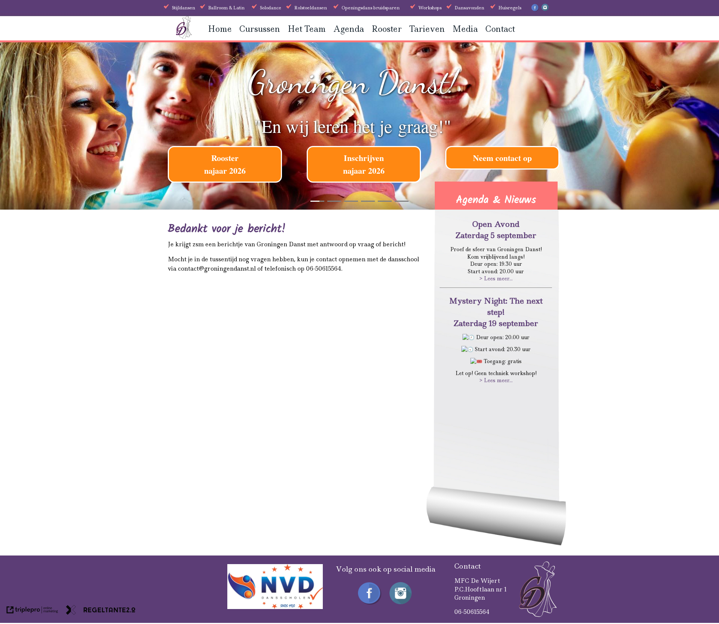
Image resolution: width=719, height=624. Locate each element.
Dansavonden (469, 8)
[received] (275, 607)
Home (220, 29)
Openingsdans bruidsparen (371, 8)
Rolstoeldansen (310, 8)
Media (465, 29)
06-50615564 (471, 612)
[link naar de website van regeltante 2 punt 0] (100, 611)
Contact (500, 29)
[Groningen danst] (184, 36)
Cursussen (259, 29)
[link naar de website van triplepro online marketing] (32, 611)
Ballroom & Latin (226, 8)
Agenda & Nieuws (496, 200)
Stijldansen (183, 8)
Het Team (307, 29)
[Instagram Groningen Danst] (545, 9)
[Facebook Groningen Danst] (535, 10)
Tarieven (427, 29)
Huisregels (509, 8)
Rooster (386, 29)
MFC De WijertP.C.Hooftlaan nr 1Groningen (480, 589)
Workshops (430, 8)
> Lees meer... (496, 278)
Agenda (348, 29)
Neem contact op (502, 158)
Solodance (270, 8)
